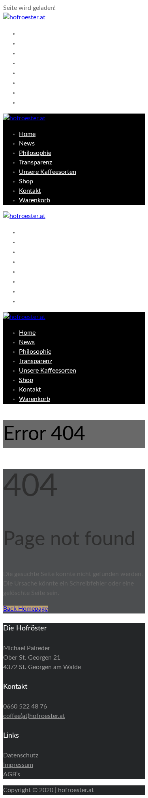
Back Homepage (25, 609)
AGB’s (11, 774)
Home (31, 33)
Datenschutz (20, 755)
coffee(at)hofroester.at (34, 716)
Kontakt (35, 92)
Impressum (18, 765)
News (30, 43)
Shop (29, 82)
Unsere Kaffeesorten (60, 72)
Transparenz (42, 63)
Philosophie (42, 53)
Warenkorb (41, 102)
